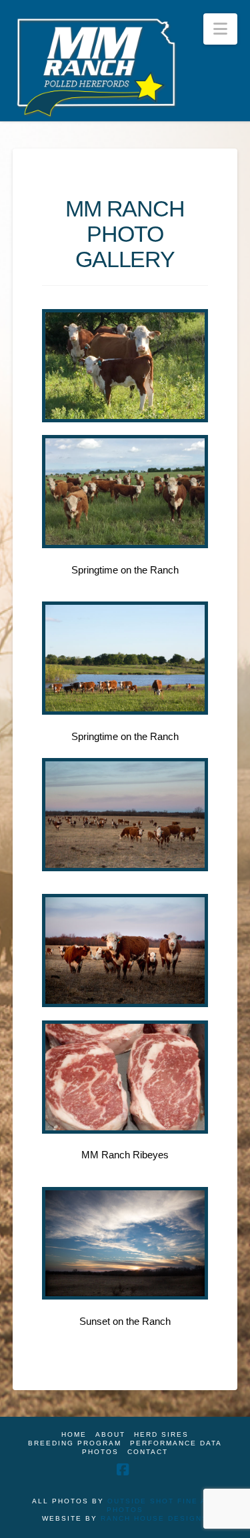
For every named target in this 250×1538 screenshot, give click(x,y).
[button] (220, 29)
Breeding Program (74, 1443)
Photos (100, 1451)
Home (74, 1434)
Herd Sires (161, 1434)
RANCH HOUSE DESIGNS (154, 1518)
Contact (147, 1451)
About (110, 1434)
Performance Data (176, 1443)
